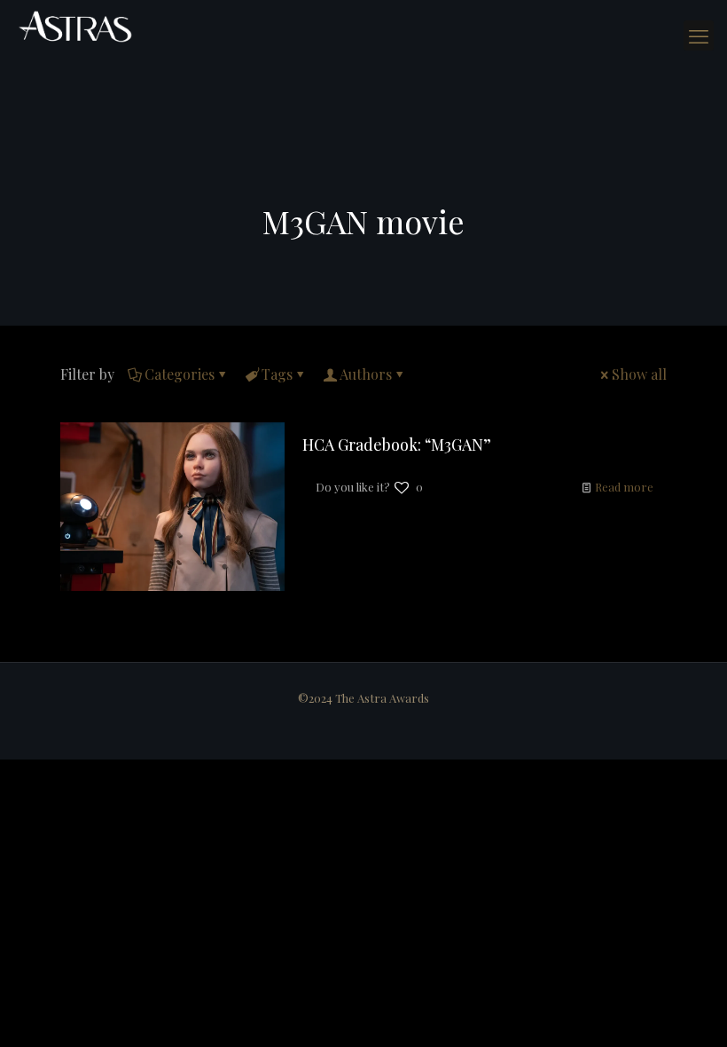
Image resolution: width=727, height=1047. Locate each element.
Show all (639, 374)
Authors (366, 374)
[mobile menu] (699, 35)
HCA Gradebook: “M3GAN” (396, 444)
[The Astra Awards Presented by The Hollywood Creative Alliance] (75, 26)
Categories (180, 374)
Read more (624, 486)
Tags (277, 374)
